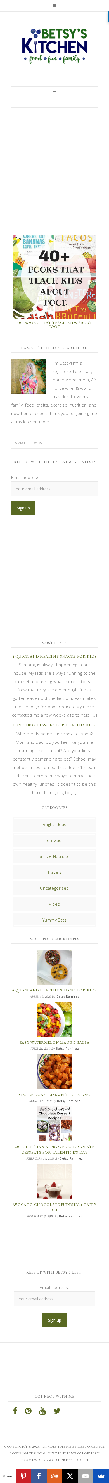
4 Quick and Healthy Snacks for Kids (54, 656)
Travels (55, 872)
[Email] (86, 1476)
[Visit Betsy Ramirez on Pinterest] (28, 1412)
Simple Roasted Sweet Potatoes (55, 1094)
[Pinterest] (23, 1476)
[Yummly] (54, 1476)
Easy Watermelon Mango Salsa (55, 1042)
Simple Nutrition (54, 856)
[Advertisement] (54, 170)
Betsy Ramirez (54, 46)
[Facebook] (39, 1476)
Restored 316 (91, 1446)
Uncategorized (54, 888)
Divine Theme (62, 1453)
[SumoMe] (101, 1476)
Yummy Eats (54, 920)
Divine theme (56, 1446)
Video (54, 904)
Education (55, 840)
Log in (81, 1460)
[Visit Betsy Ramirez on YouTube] (42, 1412)
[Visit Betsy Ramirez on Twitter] (57, 1412)
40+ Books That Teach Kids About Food (54, 324)
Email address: (26, 477)
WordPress (60, 1460)
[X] (70, 1476)
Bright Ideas (55, 824)
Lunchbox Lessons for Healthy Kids (54, 725)
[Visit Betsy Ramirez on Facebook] (15, 1412)
